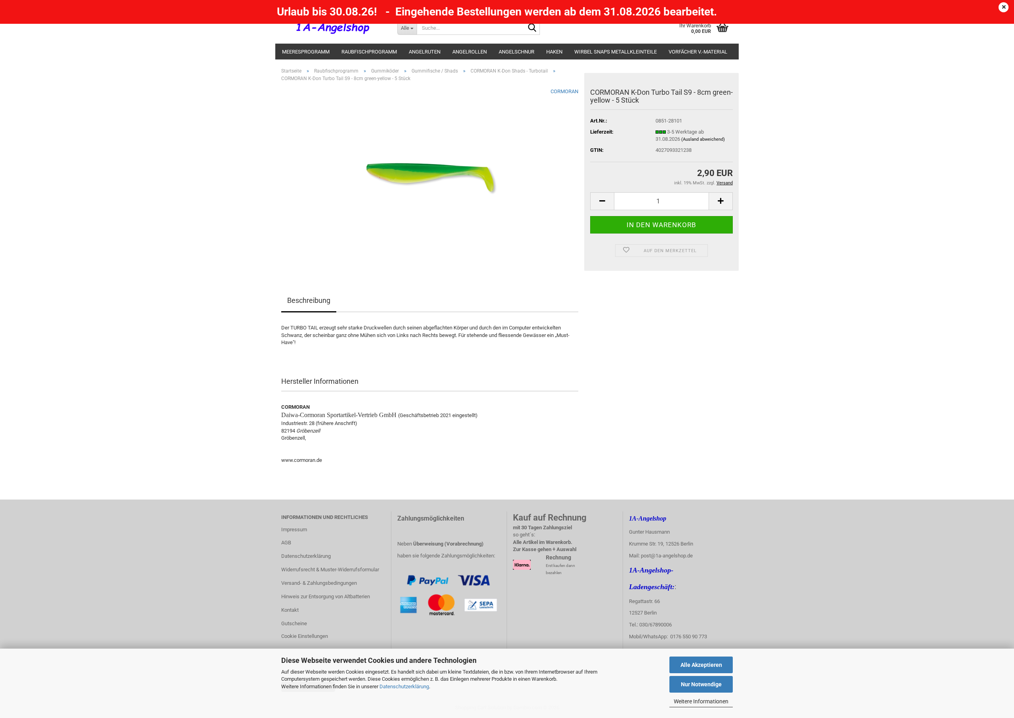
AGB (286, 543)
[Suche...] (532, 28)
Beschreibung (308, 300)
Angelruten (424, 52)
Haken (554, 52)
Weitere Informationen (701, 701)
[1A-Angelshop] (333, 28)
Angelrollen (469, 52)
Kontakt (290, 610)
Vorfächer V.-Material (698, 52)
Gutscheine (294, 623)
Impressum (294, 529)
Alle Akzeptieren (701, 665)
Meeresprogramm (306, 52)
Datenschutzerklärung (404, 686)
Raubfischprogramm (369, 52)
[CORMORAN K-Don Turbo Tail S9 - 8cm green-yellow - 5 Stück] (430, 177)
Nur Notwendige (701, 684)
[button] (602, 201)
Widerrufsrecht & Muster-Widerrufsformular (330, 569)
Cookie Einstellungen (304, 636)
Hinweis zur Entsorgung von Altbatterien (325, 596)
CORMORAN (564, 91)
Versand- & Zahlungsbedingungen (319, 583)
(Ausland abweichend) (703, 139)
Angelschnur (516, 52)
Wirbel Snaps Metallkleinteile (615, 52)
